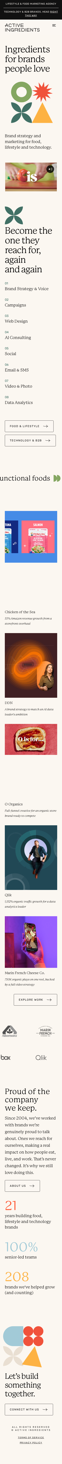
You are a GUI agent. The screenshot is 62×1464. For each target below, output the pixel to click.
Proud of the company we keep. (27, 1099)
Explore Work (31, 999)
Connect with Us (24, 1409)
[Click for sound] (50, 169)
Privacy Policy (31, 1442)
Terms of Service (31, 1437)
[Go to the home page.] (23, 27)
